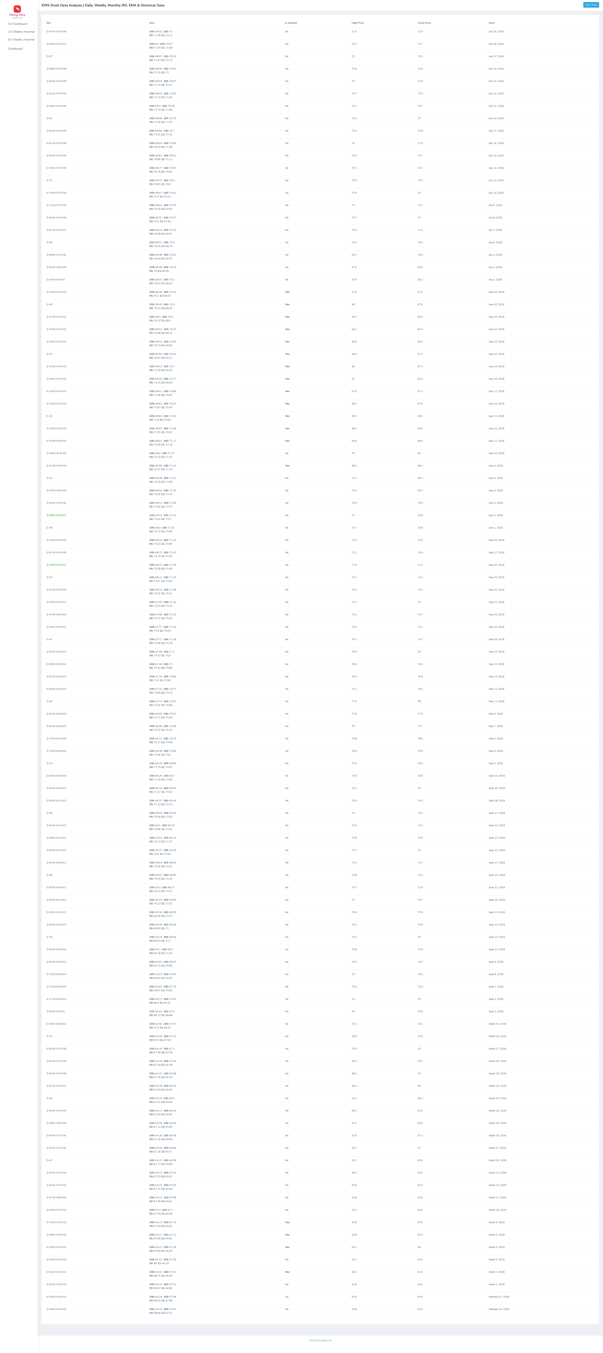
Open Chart (591, 4)
